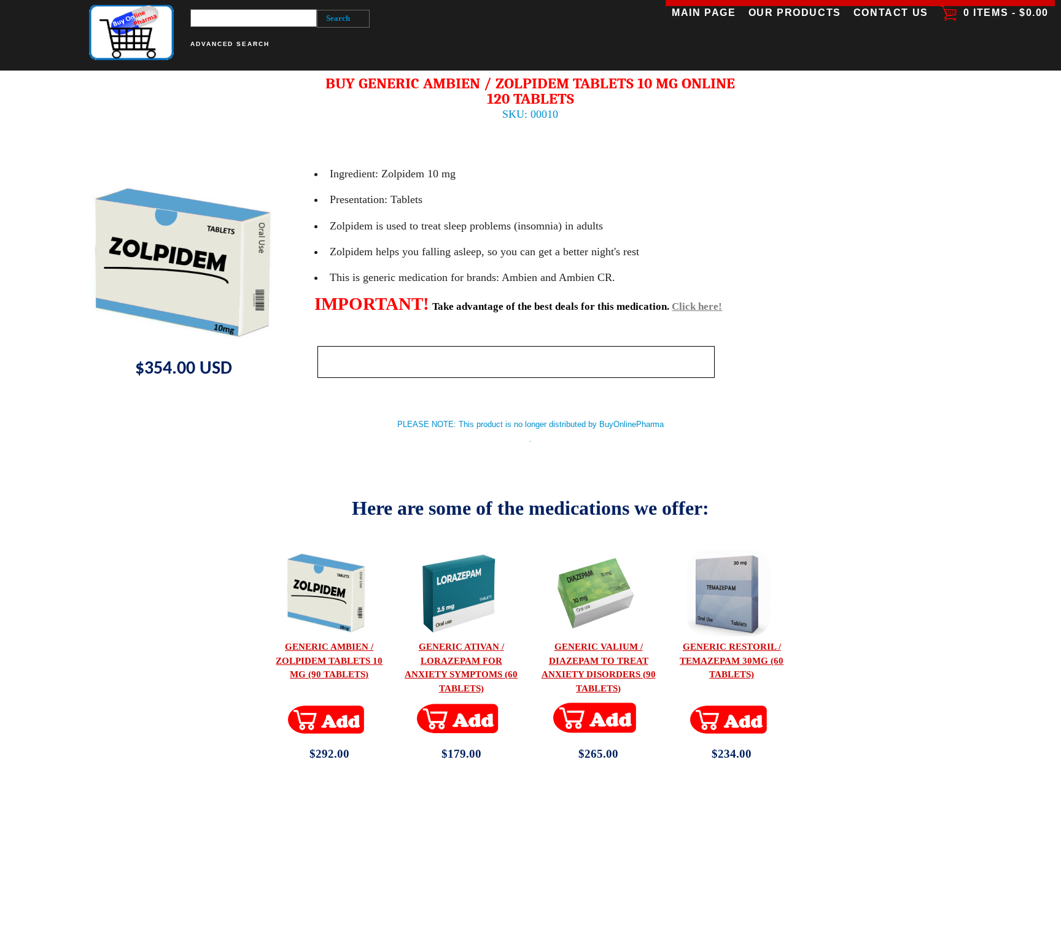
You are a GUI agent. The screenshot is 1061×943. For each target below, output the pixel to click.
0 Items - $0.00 (1003, 12)
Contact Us (890, 12)
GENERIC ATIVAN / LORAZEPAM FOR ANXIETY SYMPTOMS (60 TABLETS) (461, 667)
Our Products (794, 12)
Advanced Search (230, 43)
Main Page (704, 12)
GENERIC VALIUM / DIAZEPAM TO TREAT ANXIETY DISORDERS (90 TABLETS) (599, 667)
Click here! (697, 306)
